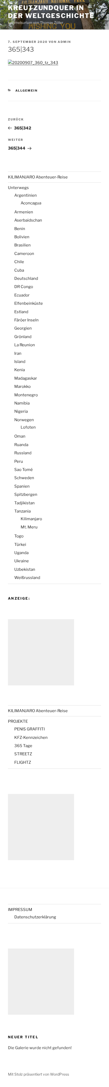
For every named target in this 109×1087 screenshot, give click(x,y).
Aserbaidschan (28, 220)
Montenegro (26, 395)
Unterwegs (18, 187)
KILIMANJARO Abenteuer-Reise (38, 177)
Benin (19, 228)
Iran (17, 353)
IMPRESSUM (20, 909)
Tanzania (22, 511)
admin (64, 42)
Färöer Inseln (26, 320)
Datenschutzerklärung (35, 917)
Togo (19, 536)
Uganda (21, 552)
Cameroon (24, 253)
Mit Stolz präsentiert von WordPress (38, 1074)
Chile (19, 261)
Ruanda (21, 444)
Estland (21, 311)
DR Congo (23, 286)
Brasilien (22, 245)
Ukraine (21, 561)
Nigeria (21, 411)
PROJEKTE (18, 721)
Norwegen (24, 419)
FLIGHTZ (22, 762)
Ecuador (22, 295)
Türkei (20, 544)
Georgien (23, 328)
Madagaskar (25, 378)
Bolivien (21, 237)
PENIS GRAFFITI (29, 729)
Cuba (19, 270)
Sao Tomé (23, 469)
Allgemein (26, 90)
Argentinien (25, 195)
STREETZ (23, 754)
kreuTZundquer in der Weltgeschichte (51, 12)
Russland (22, 453)
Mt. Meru (29, 527)
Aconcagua (31, 203)
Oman (19, 436)
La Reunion (24, 345)
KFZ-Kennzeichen (31, 737)
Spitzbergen (25, 494)
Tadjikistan (24, 503)
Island (19, 361)
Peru (18, 461)
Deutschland (26, 278)
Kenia (19, 369)
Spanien (22, 486)
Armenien (23, 212)
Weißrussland (27, 577)
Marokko (22, 386)
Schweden (24, 477)
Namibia (22, 403)
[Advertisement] (41, 652)
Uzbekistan (24, 569)
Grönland (22, 336)
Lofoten (28, 427)
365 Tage (23, 745)
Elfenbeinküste (28, 303)
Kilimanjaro (31, 518)
